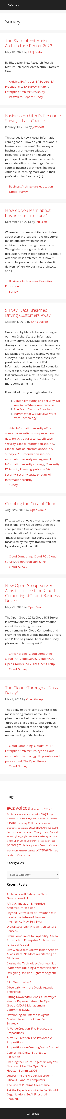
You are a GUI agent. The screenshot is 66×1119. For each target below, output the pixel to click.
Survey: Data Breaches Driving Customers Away (27, 312)
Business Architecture (23, 186)
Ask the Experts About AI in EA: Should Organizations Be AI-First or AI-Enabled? (32, 1094)
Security (10, 474)
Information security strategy (24, 464)
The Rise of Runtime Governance (28, 1085)
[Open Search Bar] (61, 5)
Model (10, 840)
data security (31, 438)
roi (45, 562)
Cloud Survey (28, 659)
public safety (42, 469)
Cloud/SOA (46, 659)
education (46, 186)
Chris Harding (18, 654)
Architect (48, 809)
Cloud (13, 567)
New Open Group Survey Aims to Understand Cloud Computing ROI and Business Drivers (32, 593)
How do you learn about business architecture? (28, 212)
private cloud (51, 756)
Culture (32, 823)
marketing (43, 836)
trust (13, 855)
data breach (13, 438)
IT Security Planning (18, 469)
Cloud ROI (40, 556)
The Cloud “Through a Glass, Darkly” (32, 690)
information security (36, 454)
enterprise (23, 828)
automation (24, 814)
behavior (35, 814)
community (22, 823)
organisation (44, 841)
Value (20, 855)
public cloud (13, 761)
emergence (12, 828)
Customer (42, 823)
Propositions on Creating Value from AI (33, 1047)
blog (44, 814)
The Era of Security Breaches (33, 409)
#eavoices (15, 97)
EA (51, 746)
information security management (28, 459)
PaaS (53, 841)
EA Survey (30, 86)
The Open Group (43, 664)
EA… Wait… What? (19, 982)
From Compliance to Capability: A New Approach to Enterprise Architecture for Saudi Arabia (32, 940)
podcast (35, 845)
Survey (38, 97)
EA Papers (42, 81)
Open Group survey (28, 562)
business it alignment (27, 818)
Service (31, 850)
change (52, 818)
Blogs (50, 814)
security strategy (28, 474)
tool (9, 855)
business (11, 818)
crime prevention (42, 433)
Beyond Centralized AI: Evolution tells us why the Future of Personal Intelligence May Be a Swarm (32, 917)
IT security (53, 464)
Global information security (35, 444)
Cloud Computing (21, 556)
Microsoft (53, 836)
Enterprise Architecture (20, 92)
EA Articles (27, 81)
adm (33, 809)
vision (27, 855)
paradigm (14, 845)
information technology (21, 756)
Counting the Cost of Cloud (30, 503)
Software (44, 849)
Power (43, 845)
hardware (33, 836)
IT (39, 756)
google (23, 836)
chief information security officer (31, 428)
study (41, 92)
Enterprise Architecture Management (28, 832)
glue (17, 836)
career (13, 192)
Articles (14, 81)
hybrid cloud (46, 751)
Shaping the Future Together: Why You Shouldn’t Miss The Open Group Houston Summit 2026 (32, 1066)
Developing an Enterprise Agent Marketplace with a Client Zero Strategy (28, 1019)
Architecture (12, 814)
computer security (17, 433)
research (23, 851)
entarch (43, 86)
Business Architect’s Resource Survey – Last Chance (33, 118)
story (55, 850)
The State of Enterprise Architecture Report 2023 (28, 43)
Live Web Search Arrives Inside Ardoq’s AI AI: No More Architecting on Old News (32, 954)
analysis (39, 809)
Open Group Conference (26, 840)
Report (28, 97)
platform (26, 845)
